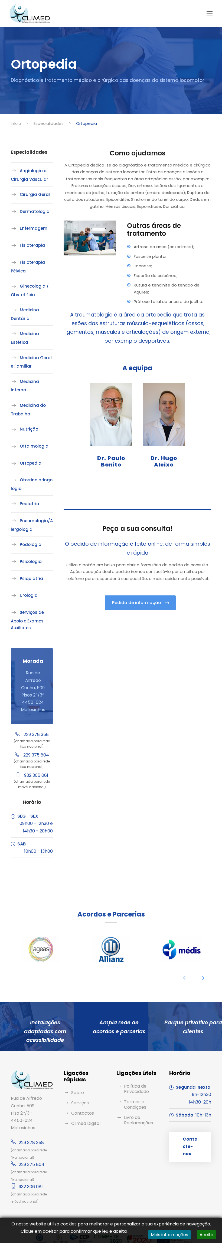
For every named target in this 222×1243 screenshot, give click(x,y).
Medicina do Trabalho (28, 409)
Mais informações (169, 1235)
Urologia (29, 595)
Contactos (82, 1113)
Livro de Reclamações (138, 1120)
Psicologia (31, 561)
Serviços (80, 1103)
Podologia (30, 544)
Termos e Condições (135, 1104)
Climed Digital (85, 1123)
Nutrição (29, 429)
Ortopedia (30, 463)
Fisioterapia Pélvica (28, 266)
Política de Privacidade (136, 1089)
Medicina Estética (25, 338)
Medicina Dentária (25, 314)
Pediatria (29, 503)
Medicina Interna (25, 386)
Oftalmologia (34, 446)
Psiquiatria (31, 578)
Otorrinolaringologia (32, 484)
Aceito (206, 1235)
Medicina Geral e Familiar (31, 362)
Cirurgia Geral (35, 194)
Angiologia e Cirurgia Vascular (29, 175)
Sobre (77, 1092)
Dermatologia (35, 211)
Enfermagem (33, 228)
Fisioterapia (32, 245)
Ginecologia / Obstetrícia (30, 290)
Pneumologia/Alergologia (32, 525)
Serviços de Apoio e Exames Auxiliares (27, 620)
